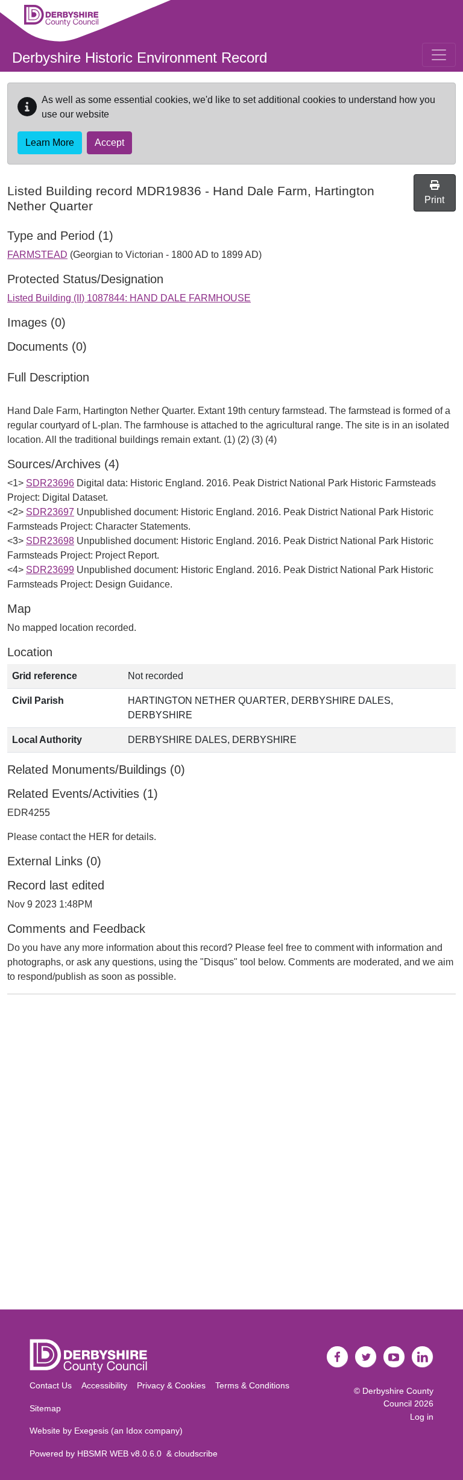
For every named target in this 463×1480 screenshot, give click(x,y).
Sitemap (45, 1408)
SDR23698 (50, 541)
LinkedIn (422, 1357)
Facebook (337, 1357)
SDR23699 (50, 570)
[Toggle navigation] (439, 55)
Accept (109, 142)
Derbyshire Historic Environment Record (139, 57)
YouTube (394, 1357)
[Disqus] (231, 1154)
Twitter (366, 1357)
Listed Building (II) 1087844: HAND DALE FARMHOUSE (129, 298)
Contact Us (51, 1385)
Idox (134, 1430)
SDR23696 (50, 483)
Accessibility (104, 1385)
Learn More (49, 142)
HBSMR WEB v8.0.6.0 (121, 1453)
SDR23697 (50, 512)
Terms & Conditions (252, 1385)
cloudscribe (196, 1453)
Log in (421, 1417)
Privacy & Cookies (171, 1385)
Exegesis (91, 1430)
